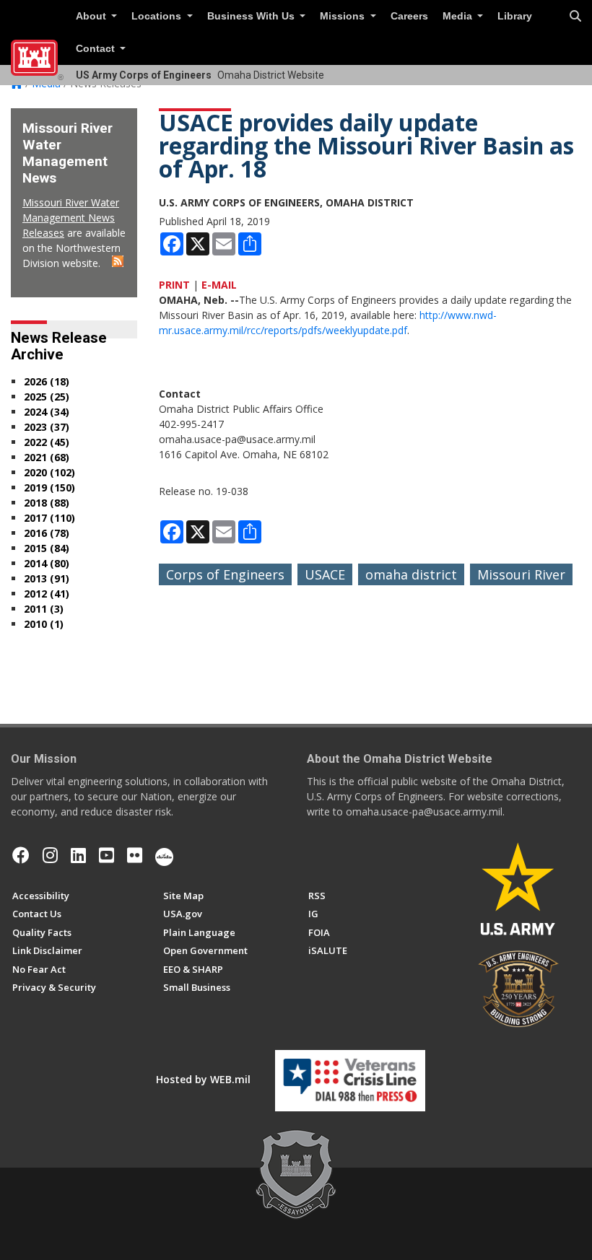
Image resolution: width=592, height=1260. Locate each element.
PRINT (174, 285)
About (92, 16)
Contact (97, 48)
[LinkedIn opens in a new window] (78, 855)
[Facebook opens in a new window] (21, 855)
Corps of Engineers (225, 574)
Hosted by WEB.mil (203, 1079)
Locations (157, 16)
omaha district (411, 574)
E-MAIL (219, 285)
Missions (343, 16)
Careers (409, 16)
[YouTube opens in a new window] (106, 855)
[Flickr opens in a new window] (134, 855)
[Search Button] (575, 16)
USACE (325, 574)
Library (514, 16)
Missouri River (521, 574)
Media (459, 16)
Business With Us (252, 16)
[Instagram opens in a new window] (50, 855)
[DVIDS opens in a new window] (164, 855)
